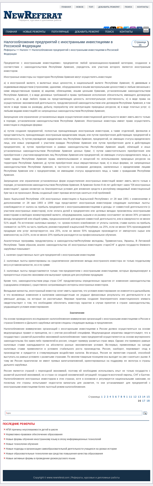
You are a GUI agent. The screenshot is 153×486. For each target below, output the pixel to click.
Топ (91, 7)
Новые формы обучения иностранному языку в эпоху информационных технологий (53, 439)
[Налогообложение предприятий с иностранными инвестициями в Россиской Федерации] (102, 396)
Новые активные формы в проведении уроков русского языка (40, 458)
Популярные (60, 31)
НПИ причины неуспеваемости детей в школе (32, 429)
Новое (79, 7)
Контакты (142, 7)
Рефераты (10, 50)
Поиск (128, 7)
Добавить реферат (109, 7)
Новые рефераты (34, 31)
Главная (66, 7)
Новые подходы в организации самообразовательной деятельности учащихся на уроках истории (61, 448)
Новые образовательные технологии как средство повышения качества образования (54, 453)
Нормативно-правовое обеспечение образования (34, 434)
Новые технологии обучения (22, 443)
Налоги (24, 50)
